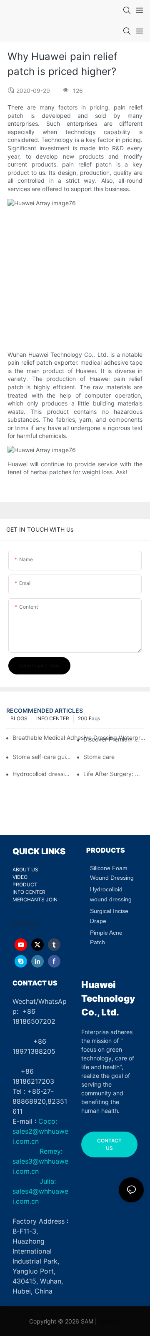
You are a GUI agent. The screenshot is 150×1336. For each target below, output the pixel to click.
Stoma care (99, 756)
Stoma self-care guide (42, 756)
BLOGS (19, 718)
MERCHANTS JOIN (35, 899)
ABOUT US (25, 869)
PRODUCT (25, 884)
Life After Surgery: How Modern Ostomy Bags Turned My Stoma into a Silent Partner (113, 773)
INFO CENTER (52, 718)
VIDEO (20, 877)
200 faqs (89, 718)
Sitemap (110, 1321)
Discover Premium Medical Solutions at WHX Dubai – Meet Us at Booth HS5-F (113, 739)
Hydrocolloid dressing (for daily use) (42, 773)
